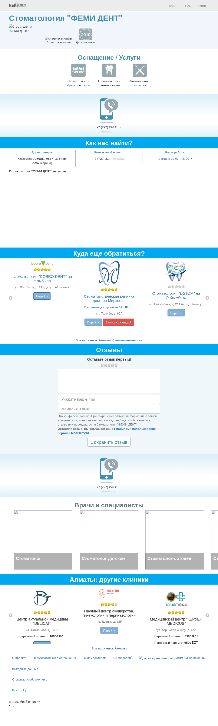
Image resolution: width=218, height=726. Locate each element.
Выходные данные (25, 668)
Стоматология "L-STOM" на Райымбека (176, 295)
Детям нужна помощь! (189, 657)
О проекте (19, 657)
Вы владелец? (123, 657)
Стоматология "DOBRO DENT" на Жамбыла (42, 278)
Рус (25, 690)
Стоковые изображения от (30, 679)
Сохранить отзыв (109, 441)
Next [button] (207, 298)
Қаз (14, 690)
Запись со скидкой (118, 322)
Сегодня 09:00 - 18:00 (174, 158)
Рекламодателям (94, 657)
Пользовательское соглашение (54, 657)
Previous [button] (11, 298)
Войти (202, 5)
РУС (187, 5)
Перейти (42, 296)
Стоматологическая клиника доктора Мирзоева (109, 298)
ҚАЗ (171, 5)
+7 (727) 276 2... (109, 129)
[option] (109, 298)
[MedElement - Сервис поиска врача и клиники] (18, 5)
